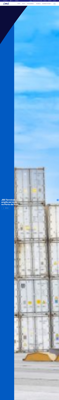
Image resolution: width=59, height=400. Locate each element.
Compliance (38, 3)
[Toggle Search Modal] (54, 4)
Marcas (23, 3)
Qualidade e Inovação (46, 3)
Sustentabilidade (30, 3)
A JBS (18, 3)
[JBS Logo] (6, 4)
